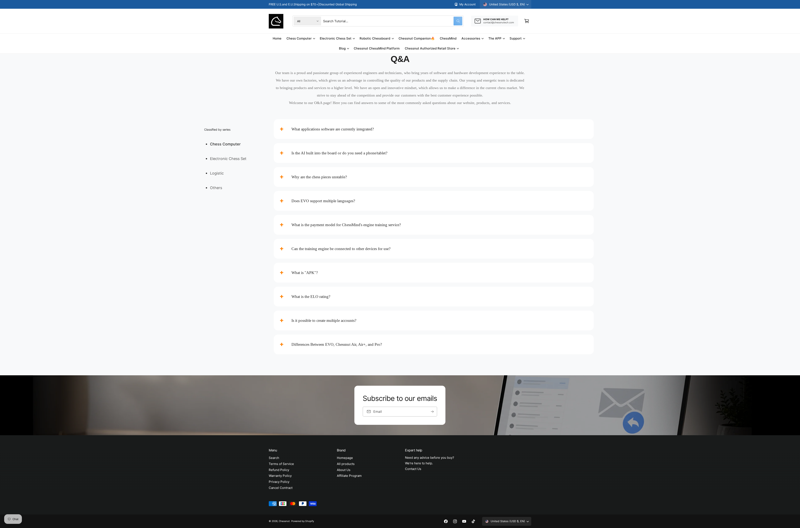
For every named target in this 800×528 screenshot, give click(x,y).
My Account (467, 4)
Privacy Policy (279, 482)
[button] (526, 21)
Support (516, 38)
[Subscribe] (432, 411)
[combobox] (392, 21)
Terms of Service (281, 464)
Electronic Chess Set (335, 38)
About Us (343, 470)
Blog (342, 48)
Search (274, 458)
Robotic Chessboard (375, 38)
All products (346, 464)
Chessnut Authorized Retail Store (430, 48)
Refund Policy (279, 470)
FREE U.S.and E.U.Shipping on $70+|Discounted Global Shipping (313, 4)
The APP (494, 38)
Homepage (345, 458)
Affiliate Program (349, 476)
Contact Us (413, 469)
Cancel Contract (280, 488)
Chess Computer (299, 38)
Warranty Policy (280, 476)
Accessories (470, 38)
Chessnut (284, 521)
